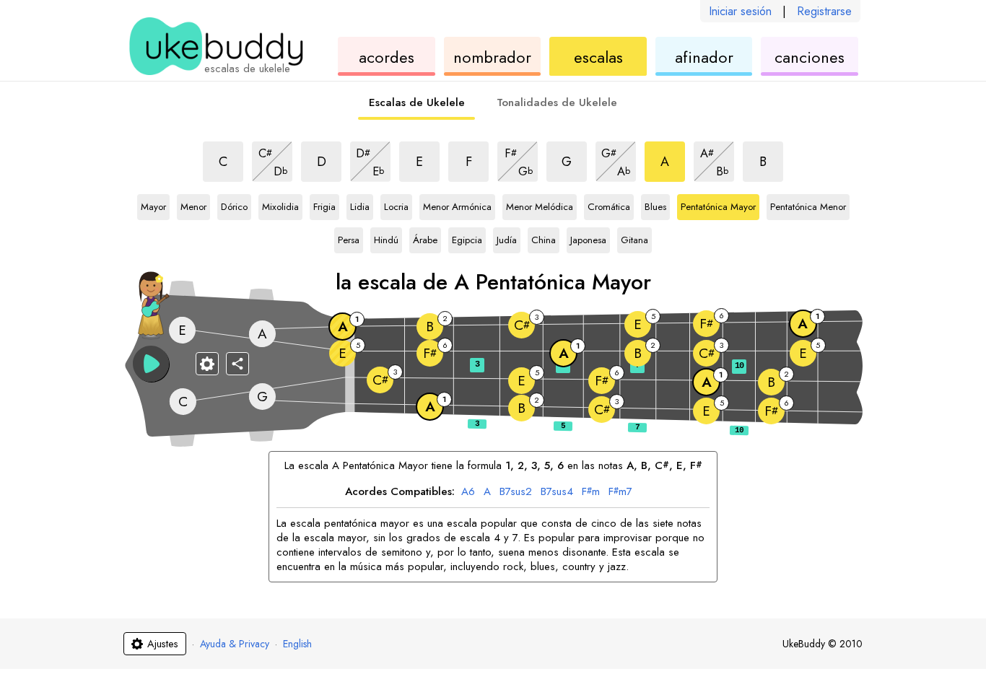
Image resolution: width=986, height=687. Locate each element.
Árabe (426, 240)
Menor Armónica (457, 207)
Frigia (326, 207)
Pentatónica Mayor (718, 207)
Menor (193, 207)
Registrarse (824, 11)
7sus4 (557, 492)
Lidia (361, 207)
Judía (508, 240)
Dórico (234, 207)
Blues (657, 207)
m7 (620, 492)
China (544, 240)
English (297, 643)
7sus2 (515, 492)
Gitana (634, 240)
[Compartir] (237, 363)
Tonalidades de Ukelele (557, 102)
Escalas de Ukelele (417, 102)
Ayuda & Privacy (234, 643)
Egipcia (467, 240)
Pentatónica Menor (808, 207)
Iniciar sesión (740, 11)
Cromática (609, 207)
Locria (397, 207)
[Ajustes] (207, 363)
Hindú (387, 240)
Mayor (154, 207)
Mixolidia (280, 207)
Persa (350, 240)
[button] (151, 364)
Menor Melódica (539, 207)
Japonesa (588, 240)
